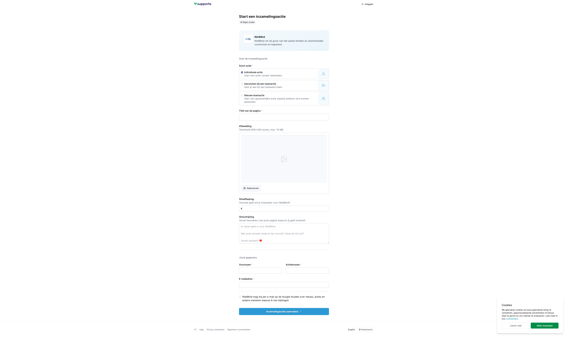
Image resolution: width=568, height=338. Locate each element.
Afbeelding (245, 126)
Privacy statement (215, 329)
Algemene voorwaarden (238, 329)
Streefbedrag (246, 199)
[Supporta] (195, 329)
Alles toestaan (545, 325)
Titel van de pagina (250, 110)
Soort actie (246, 65)
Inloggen (369, 4)
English (351, 329)
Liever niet (516, 325)
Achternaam (293, 264)
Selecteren (253, 188)
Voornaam (245, 264)
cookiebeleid (512, 318)
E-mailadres (246, 278)
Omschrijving (246, 216)
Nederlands (367, 329)
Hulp (201, 329)
